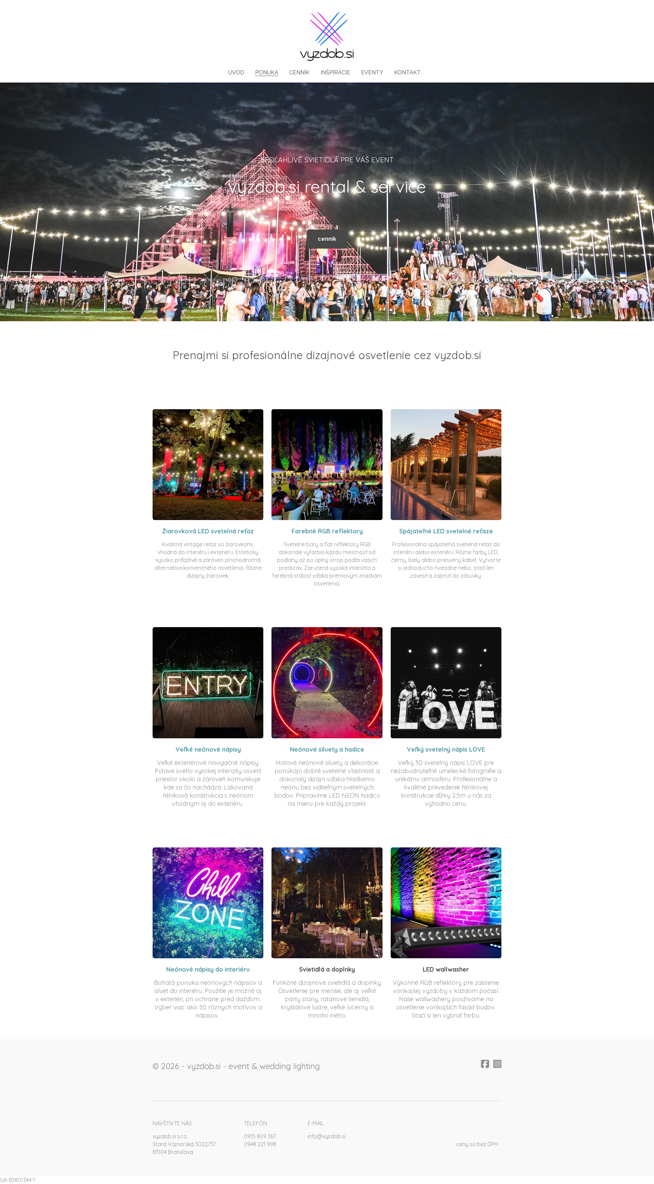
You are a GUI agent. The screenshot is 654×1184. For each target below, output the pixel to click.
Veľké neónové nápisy (208, 749)
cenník (327, 239)
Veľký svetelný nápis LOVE (446, 749)
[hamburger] (122, 10)
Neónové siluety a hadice (327, 749)
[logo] (327, 34)
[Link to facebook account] (485, 1063)
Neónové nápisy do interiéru (208, 969)
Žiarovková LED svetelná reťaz (208, 531)
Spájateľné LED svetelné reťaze (446, 531)
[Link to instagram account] (497, 1063)
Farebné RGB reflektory (327, 531)
